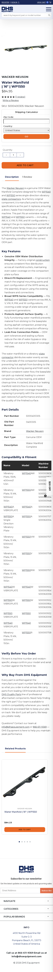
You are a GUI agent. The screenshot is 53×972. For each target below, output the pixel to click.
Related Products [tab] (15, 748)
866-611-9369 (40, 727)
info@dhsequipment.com (15, 727)
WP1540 (46, 192)
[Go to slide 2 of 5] (22, 841)
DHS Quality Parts (11, 694)
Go (26, 136)
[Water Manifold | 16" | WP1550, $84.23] (24, 782)
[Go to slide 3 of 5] (24, 841)
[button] (49, 486)
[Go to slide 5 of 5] (30, 841)
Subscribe (47, 891)
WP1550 (10, 195)
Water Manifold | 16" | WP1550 (20, 812)
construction (43, 260)
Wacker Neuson (15, 188)
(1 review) (20, 97)
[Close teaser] (45, 496)
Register (5, 2)
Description (12, 177)
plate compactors (11, 199)
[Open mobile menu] (48, 9)
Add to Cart (25, 829)
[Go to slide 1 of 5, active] (19, 841)
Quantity (7, 150)
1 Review (27, 177)
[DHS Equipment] (26, 869)
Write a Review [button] (11, 100)
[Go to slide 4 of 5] (27, 841)
